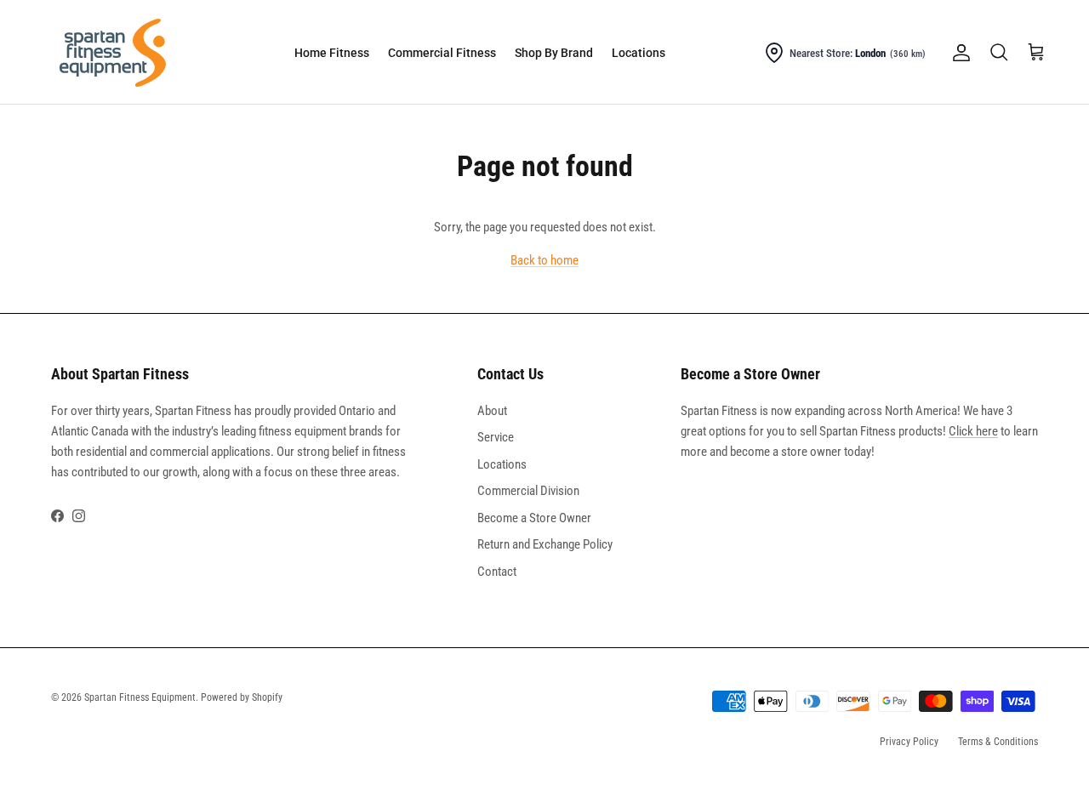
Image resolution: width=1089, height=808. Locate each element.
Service (495, 437)
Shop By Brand (554, 53)
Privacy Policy (909, 742)
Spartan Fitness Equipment (140, 697)
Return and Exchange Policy (545, 544)
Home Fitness (331, 53)
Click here (973, 431)
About (492, 410)
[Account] (958, 53)
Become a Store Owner (534, 518)
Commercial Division (528, 490)
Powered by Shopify (241, 697)
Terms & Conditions (998, 742)
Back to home (544, 260)
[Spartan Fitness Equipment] (113, 53)
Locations (638, 53)
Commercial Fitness (442, 53)
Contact (496, 571)
